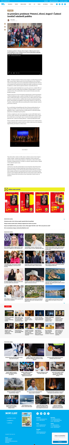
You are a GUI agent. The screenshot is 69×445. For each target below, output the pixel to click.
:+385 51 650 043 (42, 433)
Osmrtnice (46, 1)
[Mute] (14, 73)
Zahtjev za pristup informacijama (11, 441)
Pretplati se (60, 441)
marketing (9, 422)
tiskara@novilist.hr (56, 426)
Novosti (16, 4)
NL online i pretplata (63, 1)
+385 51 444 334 (42, 426)
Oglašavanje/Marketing (54, 1)
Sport (30, 4)
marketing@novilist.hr (57, 420)
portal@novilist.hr (42, 424)
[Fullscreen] (41, 73)
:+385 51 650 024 (56, 427)
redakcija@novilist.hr (43, 419)
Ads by (40, 74)
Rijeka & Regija (23, 4)
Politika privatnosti (8, 438)
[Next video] (11, 73)
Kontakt (6, 437)
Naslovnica (10, 4)
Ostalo (51, 4)
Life (34, 4)
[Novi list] (3, 4)
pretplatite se (10, 420)
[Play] (8, 73)
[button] (63, 201)
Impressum (7, 442)
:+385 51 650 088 (56, 421)
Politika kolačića (8, 439)
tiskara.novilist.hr (56, 424)
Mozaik (39, 4)
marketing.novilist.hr (56, 419)
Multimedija (45, 4)
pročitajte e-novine (11, 418)
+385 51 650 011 (42, 420)
